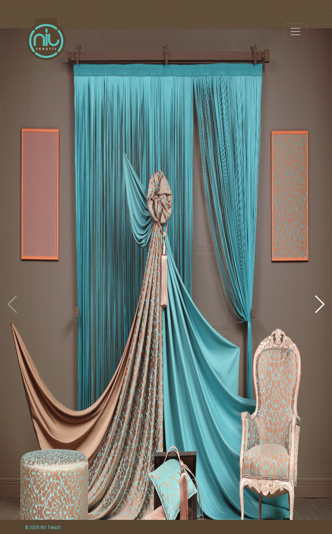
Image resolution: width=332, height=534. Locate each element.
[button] (319, 304)
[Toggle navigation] (295, 31)
